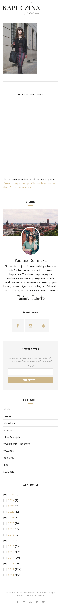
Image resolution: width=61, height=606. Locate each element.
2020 (11, 523)
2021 (11, 517)
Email (31, 366)
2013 (11, 563)
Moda (6, 409)
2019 (11, 529)
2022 (11, 511)
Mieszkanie (9, 423)
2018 (11, 534)
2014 (11, 557)
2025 (11, 494)
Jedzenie (8, 430)
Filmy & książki (11, 437)
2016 (11, 546)
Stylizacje (8, 471)
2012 (11, 569)
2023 (11, 506)
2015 (11, 552)
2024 (11, 500)
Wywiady (8, 450)
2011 (11, 575)
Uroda (7, 416)
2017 (11, 540)
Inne (5, 464)
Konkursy (8, 457)
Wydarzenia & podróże (16, 443)
